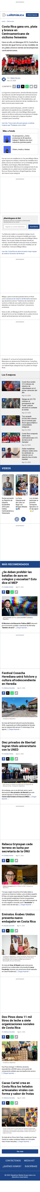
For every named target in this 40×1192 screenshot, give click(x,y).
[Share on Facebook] (18, 86)
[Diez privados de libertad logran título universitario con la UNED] (19, 773)
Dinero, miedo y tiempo (21, 149)
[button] (32, 15)
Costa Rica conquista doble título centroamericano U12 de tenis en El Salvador (30, 438)
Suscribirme (34, 226)
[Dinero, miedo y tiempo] (7, 149)
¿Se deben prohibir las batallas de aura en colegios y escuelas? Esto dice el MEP (19, 577)
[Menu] (4, 15)
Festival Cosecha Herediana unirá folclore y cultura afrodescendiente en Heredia (19, 678)
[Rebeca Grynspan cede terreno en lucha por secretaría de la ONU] (19, 875)
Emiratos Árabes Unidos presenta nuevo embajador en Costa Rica (19, 918)
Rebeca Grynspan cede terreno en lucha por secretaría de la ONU (17, 847)
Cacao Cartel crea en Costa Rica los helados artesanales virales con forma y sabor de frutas (18, 1088)
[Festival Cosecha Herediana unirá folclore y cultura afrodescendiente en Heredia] (19, 707)
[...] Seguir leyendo (20, 627)
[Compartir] (35, 86)
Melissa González (9, 688)
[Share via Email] (31, 86)
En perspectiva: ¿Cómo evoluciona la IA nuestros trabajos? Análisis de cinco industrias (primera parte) (22, 139)
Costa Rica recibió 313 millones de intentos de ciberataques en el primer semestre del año (29, 387)
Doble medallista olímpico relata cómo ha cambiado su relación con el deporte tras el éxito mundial (29, 454)
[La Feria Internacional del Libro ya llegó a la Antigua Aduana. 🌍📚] (22, 485)
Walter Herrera (15, 78)
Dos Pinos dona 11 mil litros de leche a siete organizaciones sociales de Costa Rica (18, 1022)
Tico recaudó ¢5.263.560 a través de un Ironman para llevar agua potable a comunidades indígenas (29, 421)
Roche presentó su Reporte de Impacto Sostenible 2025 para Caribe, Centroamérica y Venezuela (8, 505)
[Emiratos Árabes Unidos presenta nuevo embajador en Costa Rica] (19, 945)
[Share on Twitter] (22, 86)
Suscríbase (31, 1166)
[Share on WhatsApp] (27, 86)
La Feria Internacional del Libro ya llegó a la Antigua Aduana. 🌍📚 (21, 503)
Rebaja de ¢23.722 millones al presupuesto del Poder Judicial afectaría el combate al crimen (29, 404)
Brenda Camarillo (9, 926)
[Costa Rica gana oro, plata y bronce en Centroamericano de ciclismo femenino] (20, 64)
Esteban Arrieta (8, 587)
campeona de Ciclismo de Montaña (18, 299)
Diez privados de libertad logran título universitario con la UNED (19, 746)
